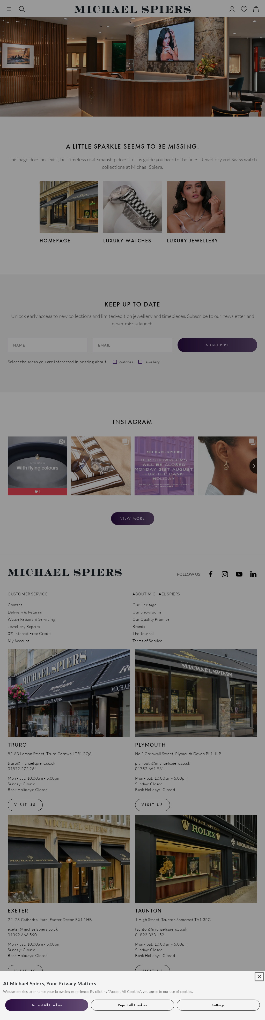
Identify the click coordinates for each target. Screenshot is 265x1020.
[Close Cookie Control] (259, 976)
